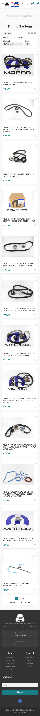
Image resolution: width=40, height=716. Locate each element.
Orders (30, 660)
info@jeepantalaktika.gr (20, 644)
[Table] (35, 33)
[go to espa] (15, 4)
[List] (31, 33)
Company (10, 657)
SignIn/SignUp (30, 657)
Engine (16, 16)
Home (9, 16)
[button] (35, 89)
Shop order (7, 41)
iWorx (24, 712)
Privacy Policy (10, 663)
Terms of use (10, 660)
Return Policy (10, 667)
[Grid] (25, 33)
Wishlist (30, 663)
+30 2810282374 (20, 635)
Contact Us (10, 670)
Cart (29, 667)
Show (27, 41)
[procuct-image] (18, 65)
